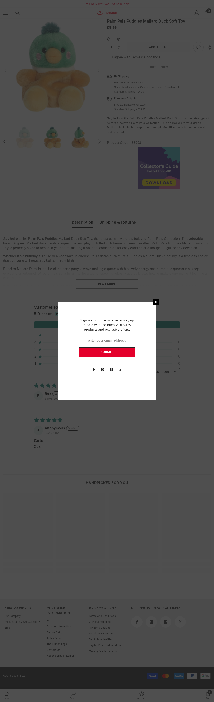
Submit (156, 352)
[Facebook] (143, 369)
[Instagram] (151, 369)
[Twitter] (169, 369)
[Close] (205, 302)
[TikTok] (160, 369)
